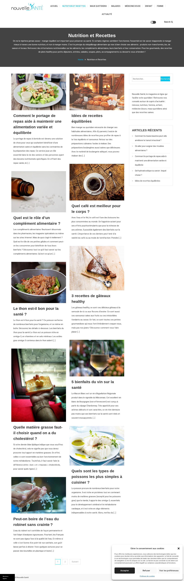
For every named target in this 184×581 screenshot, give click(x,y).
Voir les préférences (168, 570)
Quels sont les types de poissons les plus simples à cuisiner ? (97, 476)
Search (167, 22)
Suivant (75, 562)
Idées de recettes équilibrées (147, 181)
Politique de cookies (147, 576)
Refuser (146, 570)
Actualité (107, 14)
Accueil (54, 6)
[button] (178, 548)
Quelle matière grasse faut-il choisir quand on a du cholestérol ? (37, 433)
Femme (160, 6)
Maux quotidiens (98, 6)
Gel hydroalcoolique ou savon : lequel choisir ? (150, 173)
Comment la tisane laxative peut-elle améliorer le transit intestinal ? (151, 138)
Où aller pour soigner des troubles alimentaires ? (149, 148)
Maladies (115, 6)
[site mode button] (153, 22)
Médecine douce (132, 6)
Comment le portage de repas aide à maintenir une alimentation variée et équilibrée (150, 160)
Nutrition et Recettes (73, 6)
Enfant (148, 6)
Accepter (124, 570)
